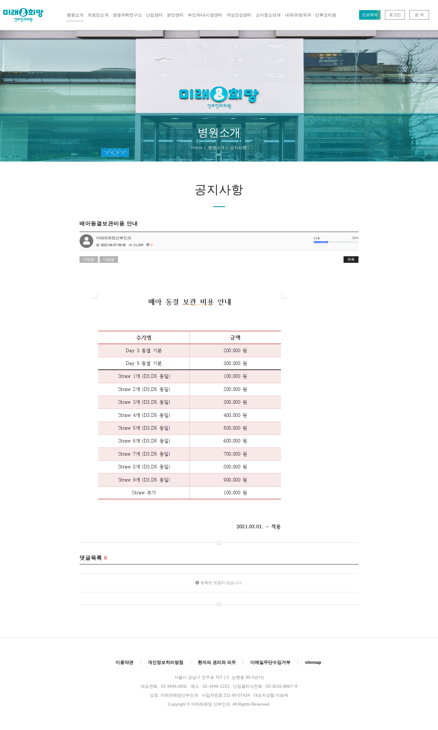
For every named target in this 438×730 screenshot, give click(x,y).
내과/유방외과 (298, 15)
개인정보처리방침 (166, 662)
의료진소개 (98, 15)
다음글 (108, 259)
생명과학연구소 (127, 15)
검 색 (419, 15)
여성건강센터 (238, 15)
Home (197, 147)
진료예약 (370, 15)
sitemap (313, 662)
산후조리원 (325, 15)
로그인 (395, 15)
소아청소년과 (268, 15)
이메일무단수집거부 (270, 662)
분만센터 (175, 15)
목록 (351, 259)
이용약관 (124, 662)
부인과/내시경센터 (205, 15)
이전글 (88, 259)
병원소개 (75, 15)
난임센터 (154, 15)
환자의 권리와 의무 (217, 662)
